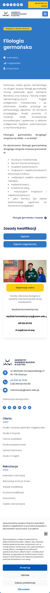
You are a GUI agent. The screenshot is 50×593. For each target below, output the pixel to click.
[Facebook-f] (4, 4)
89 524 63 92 (25, 323)
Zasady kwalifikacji (13, 486)
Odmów (25, 575)
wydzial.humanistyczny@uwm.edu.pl (27, 316)
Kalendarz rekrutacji (14, 475)
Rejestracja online (25, 287)
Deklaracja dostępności (16, 399)
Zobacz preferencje (25, 582)
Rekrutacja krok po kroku (16, 481)
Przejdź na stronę (25, 330)
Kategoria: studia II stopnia (17, 28)
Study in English (11, 456)
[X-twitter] (11, 4)
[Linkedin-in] (14, 4)
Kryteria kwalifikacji (13, 492)
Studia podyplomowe (14, 444)
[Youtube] (18, 4)
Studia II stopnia (11, 433)
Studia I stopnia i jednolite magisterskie (24, 427)
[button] (45, 533)
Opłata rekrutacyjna (14, 503)
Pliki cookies (23, 589)
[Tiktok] (21, 4)
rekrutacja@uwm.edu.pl (24, 390)
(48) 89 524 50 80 (20, 383)
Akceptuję (25, 567)
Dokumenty (9, 498)
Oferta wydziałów (12, 439)
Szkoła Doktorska (12, 450)
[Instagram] (7, 4)
